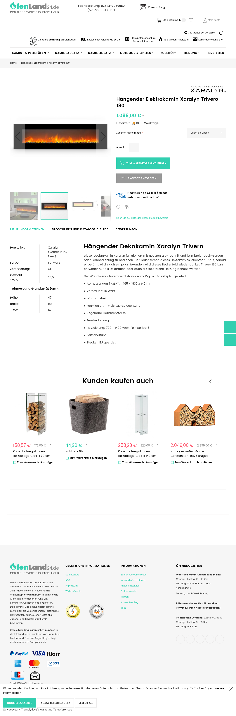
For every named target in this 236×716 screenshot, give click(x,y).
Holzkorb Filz (74, 451)
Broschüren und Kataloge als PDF (80, 229)
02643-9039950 (113, 5)
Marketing (46, 710)
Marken (125, 597)
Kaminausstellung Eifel (210, 40)
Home (13, 63)
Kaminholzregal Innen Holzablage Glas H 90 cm (31, 453)
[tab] (27, 229)
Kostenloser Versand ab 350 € (104, 40)
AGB (67, 580)
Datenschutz (72, 575)
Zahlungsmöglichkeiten (134, 575)
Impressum (71, 586)
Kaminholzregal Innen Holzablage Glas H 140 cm (137, 453)
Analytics (30, 710)
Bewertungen (127, 229)
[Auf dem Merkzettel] (118, 207)
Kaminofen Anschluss (143, 38)
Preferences (64, 710)
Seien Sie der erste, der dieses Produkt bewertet (142, 218)
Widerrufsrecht (73, 591)
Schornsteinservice (143, 41)
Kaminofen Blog (129, 602)
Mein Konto (214, 20)
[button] (17, 136)
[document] (114, 699)
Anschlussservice (130, 586)
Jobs (123, 608)
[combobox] (206, 133)
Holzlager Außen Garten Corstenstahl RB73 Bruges (189, 453)
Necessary (13, 710)
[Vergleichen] (127, 207)
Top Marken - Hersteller (176, 40)
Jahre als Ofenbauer (57, 40)
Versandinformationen (133, 580)
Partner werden (129, 591)
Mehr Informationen (27, 229)
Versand (38, 683)
